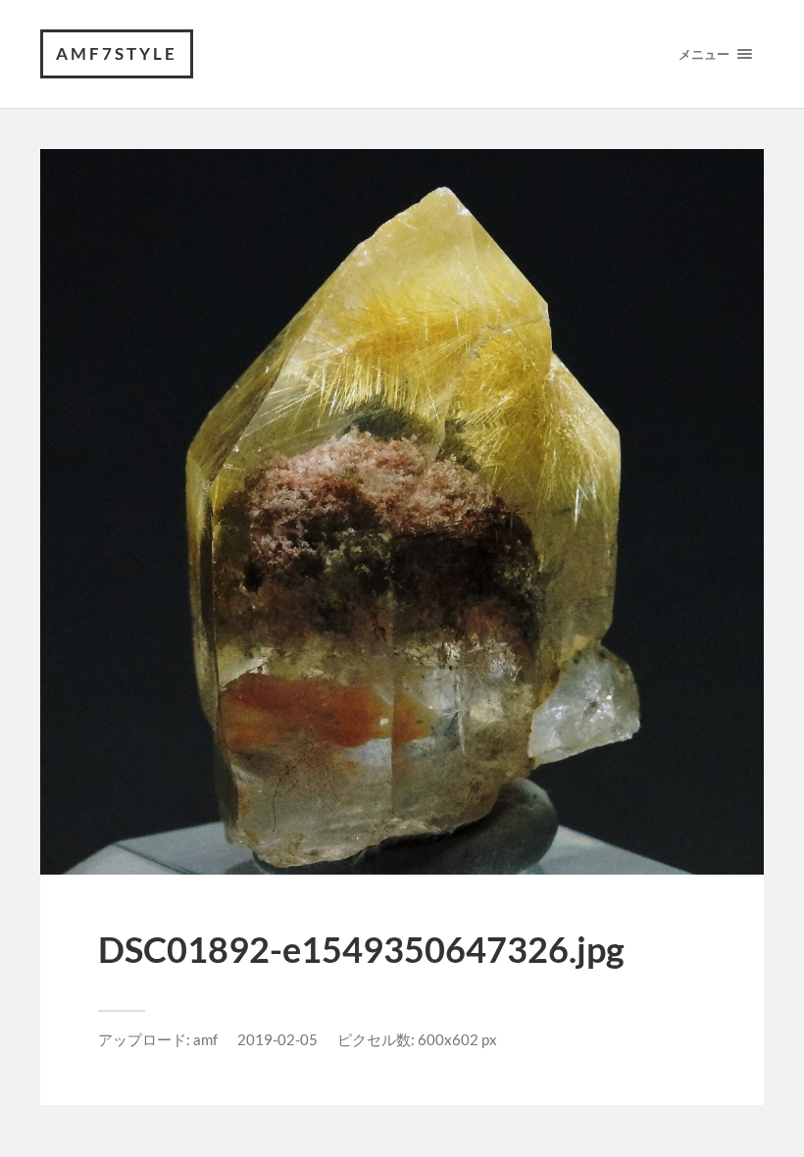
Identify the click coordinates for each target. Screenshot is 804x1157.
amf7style (116, 53)
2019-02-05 (277, 1039)
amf (205, 1039)
